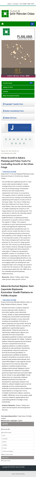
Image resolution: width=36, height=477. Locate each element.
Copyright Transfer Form (14, 104)
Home (10, 4)
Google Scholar (6, 460)
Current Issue (17, 83)
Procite (5, 448)
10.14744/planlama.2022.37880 (8, 153)
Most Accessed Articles (11, 96)
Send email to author (8, 454)
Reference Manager (8, 451)
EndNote (5, 438)
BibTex (5, 441)
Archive (5, 91)
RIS (4, 435)
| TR (20, 4)
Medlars (5, 445)
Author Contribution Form (14, 111)
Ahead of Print (8, 87)
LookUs (14, 474)
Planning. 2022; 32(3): (6, 151)
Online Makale (21, 474)
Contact (16, 4)
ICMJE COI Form (10, 118)
